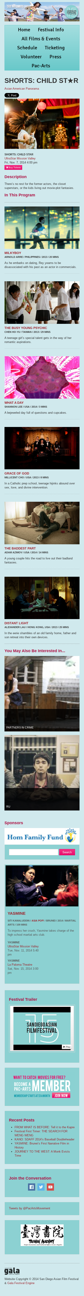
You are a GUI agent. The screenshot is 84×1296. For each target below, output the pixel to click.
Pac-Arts (41, 66)
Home (24, 30)
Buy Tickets (14, 167)
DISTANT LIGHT (16, 623)
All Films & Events (41, 39)
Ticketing (55, 48)
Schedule (27, 48)
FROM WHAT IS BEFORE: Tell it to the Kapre (45, 1127)
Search (67, 852)
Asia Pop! (38, 920)
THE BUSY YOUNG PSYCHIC (25, 328)
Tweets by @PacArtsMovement (29, 1208)
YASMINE (17, 913)
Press (55, 57)
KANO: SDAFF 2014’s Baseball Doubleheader (44, 1139)
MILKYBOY (12, 253)
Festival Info (51, 30)
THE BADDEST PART (20, 548)
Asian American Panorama (21, 88)
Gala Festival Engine (20, 1283)
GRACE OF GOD (16, 473)
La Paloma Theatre (20, 964)
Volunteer (31, 57)
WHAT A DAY (14, 402)
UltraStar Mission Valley (20, 158)
